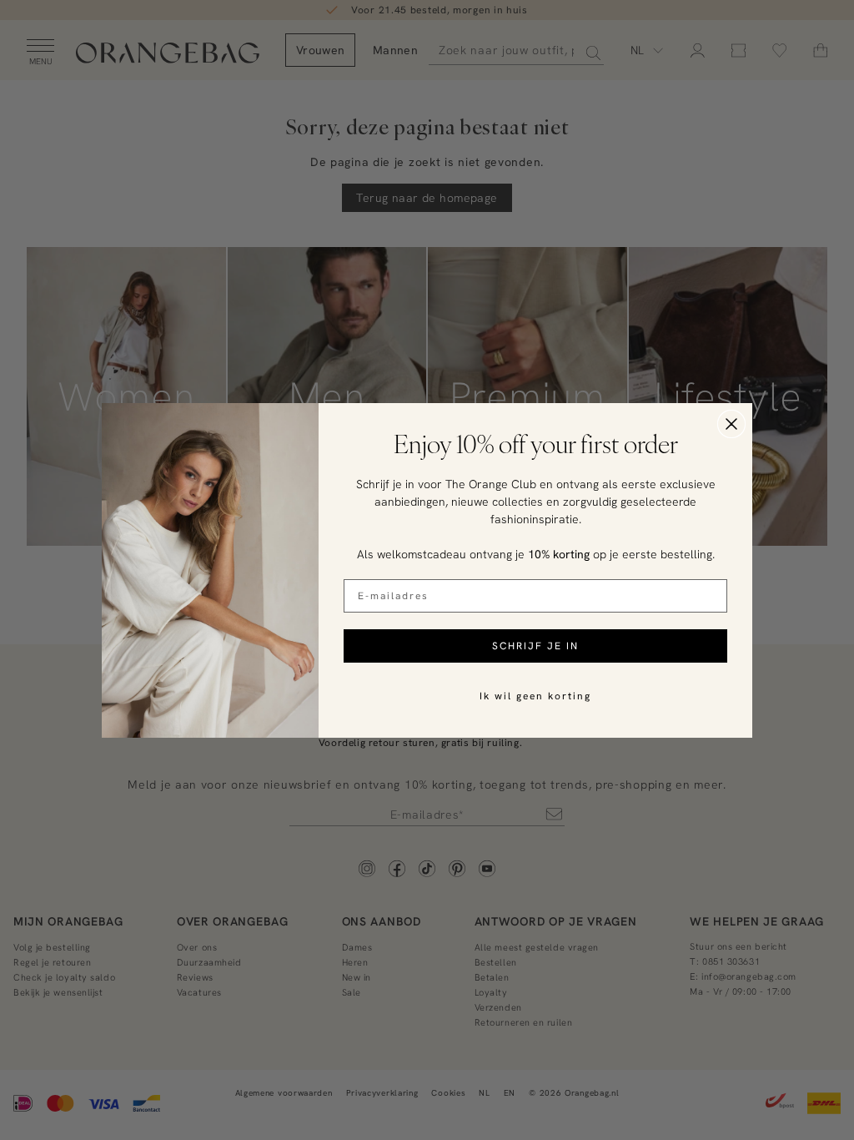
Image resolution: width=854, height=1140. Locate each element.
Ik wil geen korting (535, 695)
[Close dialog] (731, 423)
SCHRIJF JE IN (535, 645)
